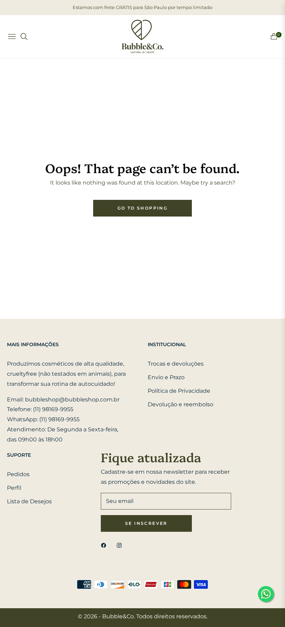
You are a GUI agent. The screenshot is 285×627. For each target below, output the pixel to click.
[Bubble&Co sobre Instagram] (120, 545)
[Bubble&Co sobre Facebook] (105, 545)
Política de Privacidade (179, 391)
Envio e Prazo (166, 377)
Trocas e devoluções (176, 363)
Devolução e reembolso (180, 404)
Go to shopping (142, 208)
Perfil (14, 487)
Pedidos (18, 474)
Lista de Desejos (29, 501)
